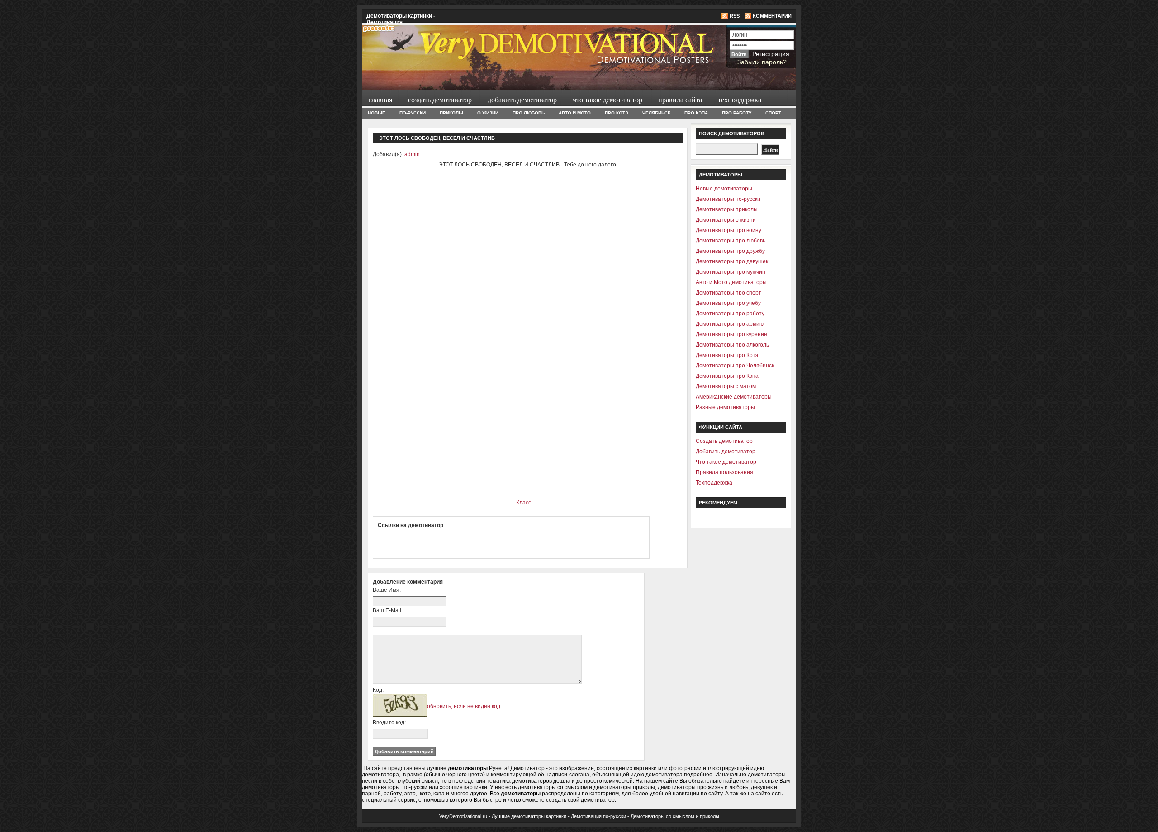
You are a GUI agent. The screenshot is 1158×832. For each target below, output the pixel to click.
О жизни (487, 112)
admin (412, 154)
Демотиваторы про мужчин (730, 272)
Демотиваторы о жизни (726, 220)
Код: (378, 690)
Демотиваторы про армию (730, 324)
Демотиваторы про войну (728, 230)
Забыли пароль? (762, 62)
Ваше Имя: (387, 590)
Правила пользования (724, 472)
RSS (735, 16)
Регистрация (770, 53)
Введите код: (389, 722)
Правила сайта (679, 99)
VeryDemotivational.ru (463, 816)
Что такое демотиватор (606, 99)
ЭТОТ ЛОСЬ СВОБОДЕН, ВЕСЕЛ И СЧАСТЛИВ (437, 138)
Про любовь (529, 112)
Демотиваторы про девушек (732, 261)
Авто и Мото (575, 112)
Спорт (773, 112)
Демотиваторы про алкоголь (732, 345)
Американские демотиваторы (734, 397)
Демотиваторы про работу (730, 313)
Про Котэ (616, 112)
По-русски (412, 112)
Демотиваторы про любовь (730, 241)
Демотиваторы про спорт (728, 293)
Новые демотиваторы (724, 188)
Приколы (451, 112)
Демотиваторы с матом (726, 386)
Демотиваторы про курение (731, 334)
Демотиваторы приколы (727, 209)
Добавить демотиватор (521, 99)
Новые (376, 112)
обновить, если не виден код (463, 706)
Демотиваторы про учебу (728, 303)
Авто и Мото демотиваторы (731, 282)
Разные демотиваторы (725, 407)
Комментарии (772, 16)
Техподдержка (738, 99)
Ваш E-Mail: (388, 610)
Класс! (524, 502)
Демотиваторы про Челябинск (735, 365)
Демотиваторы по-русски (728, 199)
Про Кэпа (696, 112)
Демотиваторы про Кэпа (727, 376)
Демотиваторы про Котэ (727, 355)
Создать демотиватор (439, 99)
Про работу (736, 112)
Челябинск (656, 112)
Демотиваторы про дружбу (730, 251)
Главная (380, 99)
